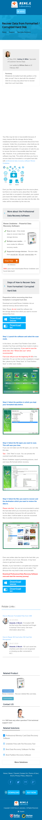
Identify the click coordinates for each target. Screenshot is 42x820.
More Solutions (21, 762)
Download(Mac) (8, 691)
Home (5, 773)
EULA (12, 776)
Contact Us (24, 773)
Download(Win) (7, 698)
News (10, 773)
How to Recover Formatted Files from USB (17, 616)
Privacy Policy (20, 776)
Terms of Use (33, 773)
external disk (29, 254)
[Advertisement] (21, 113)
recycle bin (14, 254)
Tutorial (16, 773)
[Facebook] (10, 782)
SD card (21, 254)
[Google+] (33, 782)
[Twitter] (18, 782)
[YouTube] (25, 782)
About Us (29, 776)
